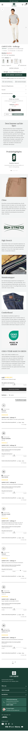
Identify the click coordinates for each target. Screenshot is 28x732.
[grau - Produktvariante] (7, 61)
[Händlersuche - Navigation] (22, 5)
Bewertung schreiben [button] (14, 389)
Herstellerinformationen (7, 93)
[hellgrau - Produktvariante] (20, 61)
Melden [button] (19, 422)
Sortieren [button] (4, 395)
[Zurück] (2, 9)
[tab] (20, 400)
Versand (3, 89)
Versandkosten (12, 55)
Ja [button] (17, 422)
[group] (14, 378)
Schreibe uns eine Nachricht (12, 710)
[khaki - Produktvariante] (3, 61)
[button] (13, 662)
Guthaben (12, 78)
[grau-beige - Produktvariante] (11, 61)
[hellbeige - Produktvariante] (16, 61)
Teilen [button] (23, 422)
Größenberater (23, 65)
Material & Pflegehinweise (7, 86)
